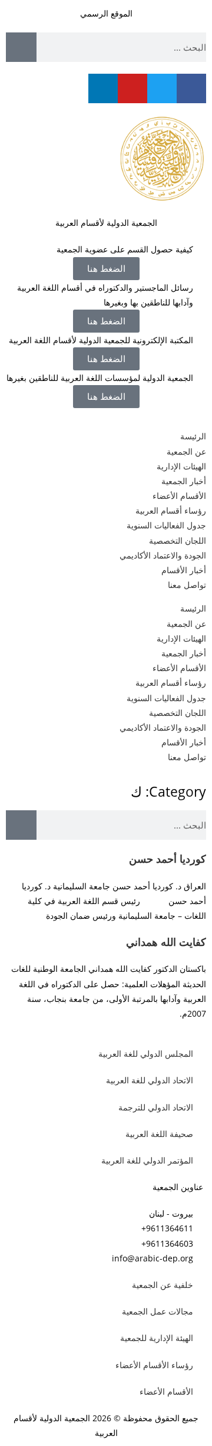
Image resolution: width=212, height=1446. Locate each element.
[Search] (21, 47)
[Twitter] (162, 88)
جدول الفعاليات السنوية (166, 525)
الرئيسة (193, 436)
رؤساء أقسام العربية (170, 510)
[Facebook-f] (191, 88)
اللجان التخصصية (177, 540)
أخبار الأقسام (183, 570)
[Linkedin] (103, 88)
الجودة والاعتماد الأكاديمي (163, 555)
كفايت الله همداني (166, 942)
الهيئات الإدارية (181, 466)
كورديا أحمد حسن (167, 859)
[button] (106, 358)
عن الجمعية (186, 451)
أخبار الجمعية (183, 481)
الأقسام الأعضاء (179, 495)
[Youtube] (132, 88)
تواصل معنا (187, 584)
